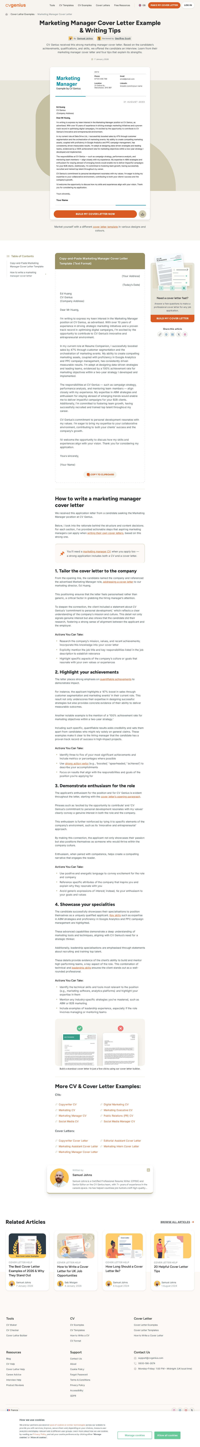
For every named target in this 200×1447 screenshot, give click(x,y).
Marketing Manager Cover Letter (78, 1151)
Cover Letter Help (15, 1369)
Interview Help (13, 1379)
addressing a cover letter (118, 581)
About (73, 1364)
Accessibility (76, 1390)
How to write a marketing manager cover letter (23, 274)
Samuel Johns (82, 1175)
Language (143, 5)
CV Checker (12, 1330)
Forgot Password (79, 1374)
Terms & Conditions (80, 1379)
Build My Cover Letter (172, 318)
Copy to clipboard (102, 474)
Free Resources (122, 5)
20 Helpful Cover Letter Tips (171, 1269)
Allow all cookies (167, 1435)
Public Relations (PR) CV (118, 1115)
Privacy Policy (77, 1385)
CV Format (75, 1340)
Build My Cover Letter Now (95, 213)
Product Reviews (15, 1385)
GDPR (73, 1395)
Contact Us (76, 1358)
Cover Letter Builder (16, 1335)
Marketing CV (67, 1110)
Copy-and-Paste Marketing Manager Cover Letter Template (27, 265)
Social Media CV (69, 1121)
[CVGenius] (16, 5)
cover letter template (105, 226)
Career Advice (13, 1374)
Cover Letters (103, 5)
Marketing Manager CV (72, 1115)
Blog (8, 1358)
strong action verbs (76, 763)
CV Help (10, 1364)
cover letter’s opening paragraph (120, 796)
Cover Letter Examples (22, 14)
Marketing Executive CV (118, 1110)
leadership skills (81, 967)
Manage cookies (135, 1435)
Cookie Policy (77, 1369)
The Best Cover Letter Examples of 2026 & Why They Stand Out (26, 1271)
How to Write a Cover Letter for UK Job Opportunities (72, 1271)
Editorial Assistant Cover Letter (122, 1140)
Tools (52, 5)
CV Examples (85, 5)
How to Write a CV (80, 1335)
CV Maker (11, 1325)
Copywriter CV (68, 1104)
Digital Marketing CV (116, 1104)
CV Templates (66, 5)
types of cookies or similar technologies (67, 1425)
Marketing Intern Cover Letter (121, 1146)
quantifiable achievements (115, 679)
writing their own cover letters (105, 533)
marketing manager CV (97, 551)
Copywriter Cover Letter (73, 1140)
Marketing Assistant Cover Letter (78, 1146)
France (14, 1410)
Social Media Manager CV (119, 1121)
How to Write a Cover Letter (148, 1335)
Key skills (115, 915)
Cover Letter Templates (146, 1330)
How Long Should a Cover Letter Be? (124, 1269)
